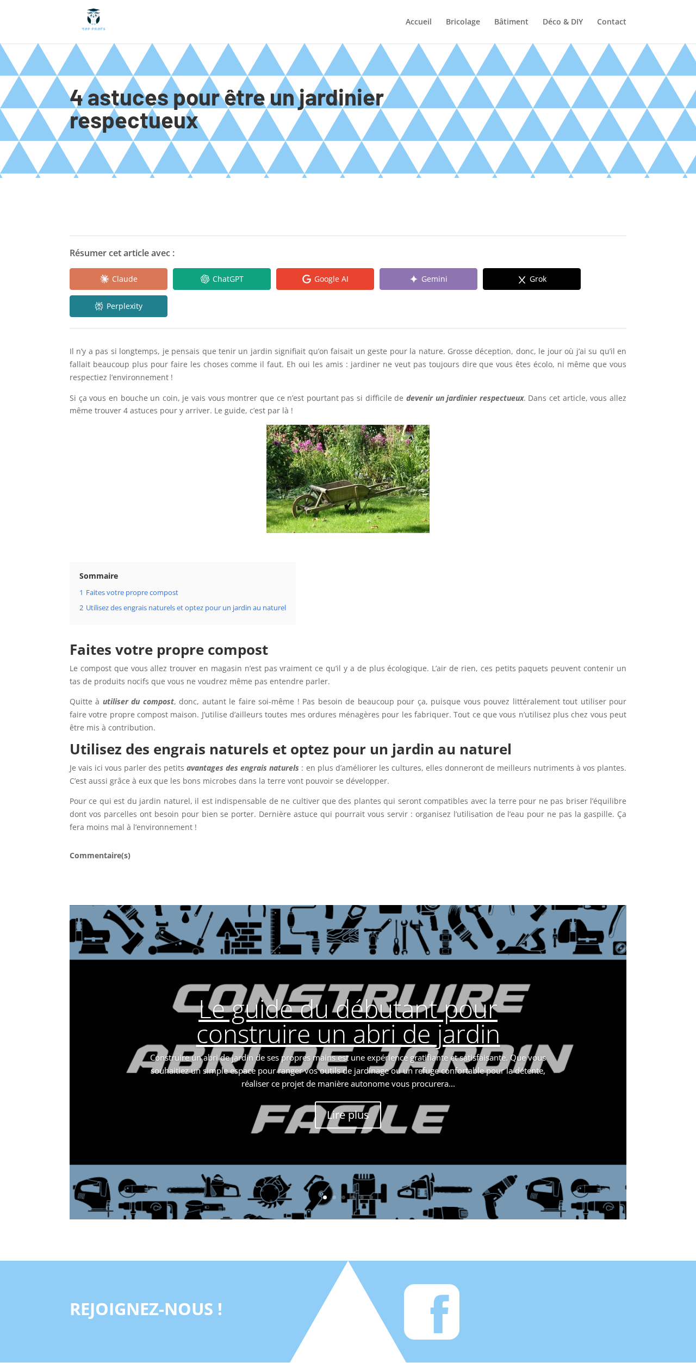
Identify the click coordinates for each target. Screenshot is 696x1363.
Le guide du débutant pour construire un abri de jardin (348, 1021)
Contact (611, 22)
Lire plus (348, 1114)
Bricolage (463, 22)
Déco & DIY (563, 22)
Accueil (419, 22)
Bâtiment (511, 22)
